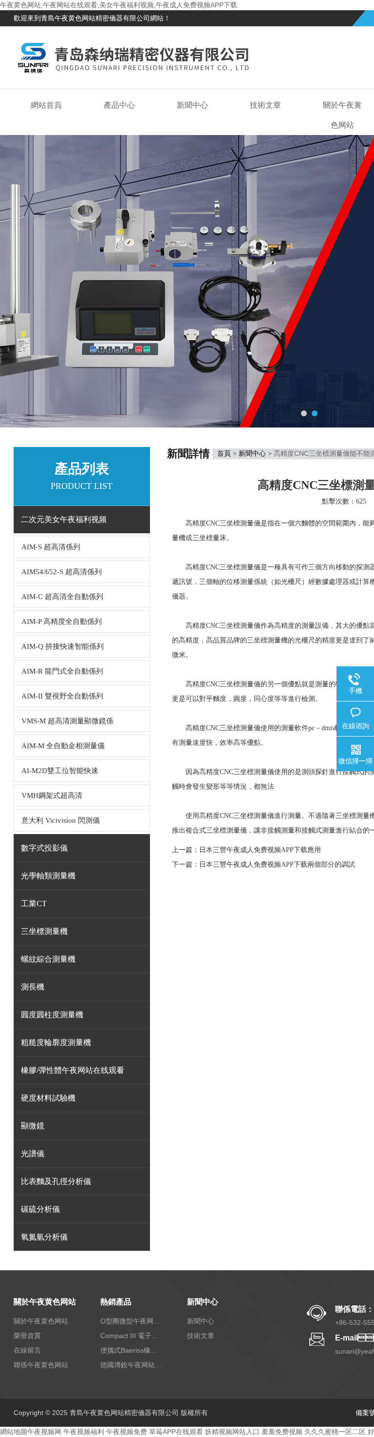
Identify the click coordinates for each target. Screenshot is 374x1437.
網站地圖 (13, 1432)
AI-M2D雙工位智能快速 (59, 771)
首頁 (224, 453)
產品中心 (119, 105)
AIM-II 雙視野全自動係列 (62, 696)
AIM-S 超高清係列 (50, 547)
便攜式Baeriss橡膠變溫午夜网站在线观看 (132, 1350)
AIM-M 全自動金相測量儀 (63, 746)
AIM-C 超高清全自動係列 (62, 597)
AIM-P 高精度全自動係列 (61, 621)
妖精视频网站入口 (232, 1432)
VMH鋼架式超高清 (51, 795)
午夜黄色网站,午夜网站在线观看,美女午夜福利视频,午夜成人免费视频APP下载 (118, 5)
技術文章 (265, 105)
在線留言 (27, 1350)
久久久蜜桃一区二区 (335, 1432)
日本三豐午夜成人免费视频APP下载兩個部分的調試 (277, 864)
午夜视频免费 (126, 1432)
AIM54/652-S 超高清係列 (61, 572)
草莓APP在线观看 (176, 1432)
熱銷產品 (115, 1302)
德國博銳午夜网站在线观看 (132, 1365)
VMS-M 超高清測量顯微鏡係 (67, 721)
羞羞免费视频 (282, 1432)
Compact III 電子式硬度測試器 (132, 1336)
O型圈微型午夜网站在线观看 (132, 1321)
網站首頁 (46, 105)
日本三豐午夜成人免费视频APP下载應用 (260, 850)
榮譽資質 (27, 1336)
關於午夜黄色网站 (45, 1302)
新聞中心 (192, 105)
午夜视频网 (44, 1432)
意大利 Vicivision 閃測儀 (60, 820)
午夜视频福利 (83, 1432)
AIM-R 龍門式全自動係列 (62, 671)
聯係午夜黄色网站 (41, 1365)
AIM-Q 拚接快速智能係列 (62, 646)
